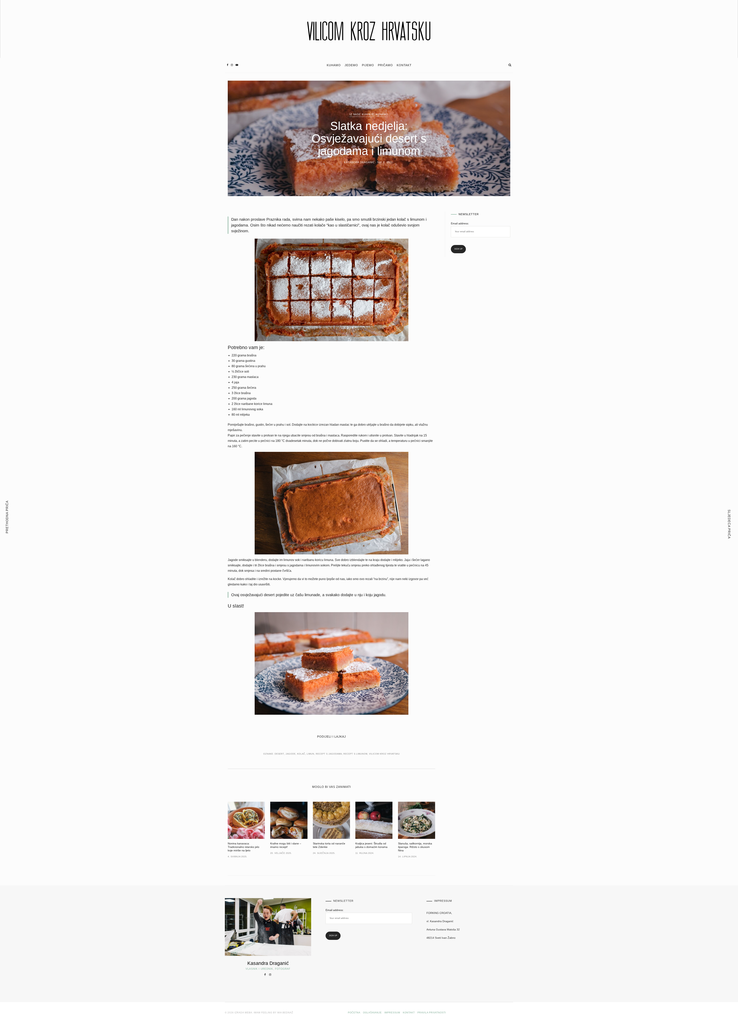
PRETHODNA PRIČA (7, 517)
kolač (301, 754)
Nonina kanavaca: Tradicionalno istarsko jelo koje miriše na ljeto (243, 847)
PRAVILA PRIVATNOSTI (431, 1012)
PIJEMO (368, 65)
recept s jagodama (329, 754)
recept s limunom (355, 754)
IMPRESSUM (392, 1012)
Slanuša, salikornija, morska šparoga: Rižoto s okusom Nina (415, 847)
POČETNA (354, 1012)
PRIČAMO (385, 65)
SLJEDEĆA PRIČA (729, 524)
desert (279, 754)
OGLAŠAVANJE (372, 1012)
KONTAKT (404, 65)
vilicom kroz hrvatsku (384, 754)
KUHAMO (334, 65)
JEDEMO (351, 65)
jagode (291, 754)
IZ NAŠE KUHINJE (362, 114)
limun (310, 754)
